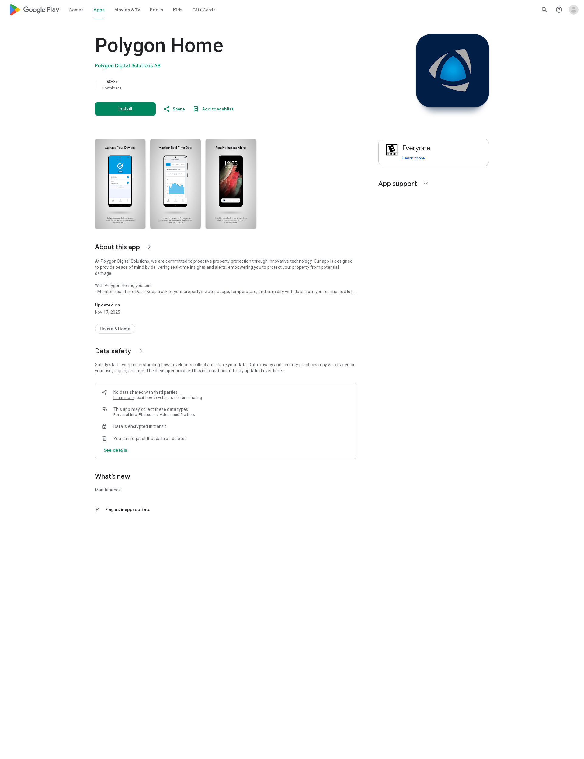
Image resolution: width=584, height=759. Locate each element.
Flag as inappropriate (123, 509)
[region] (216, 84)
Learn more (123, 398)
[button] (120, 184)
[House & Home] (115, 328)
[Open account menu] (573, 9)
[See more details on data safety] (115, 450)
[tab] (76, 9)
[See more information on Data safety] (140, 351)
